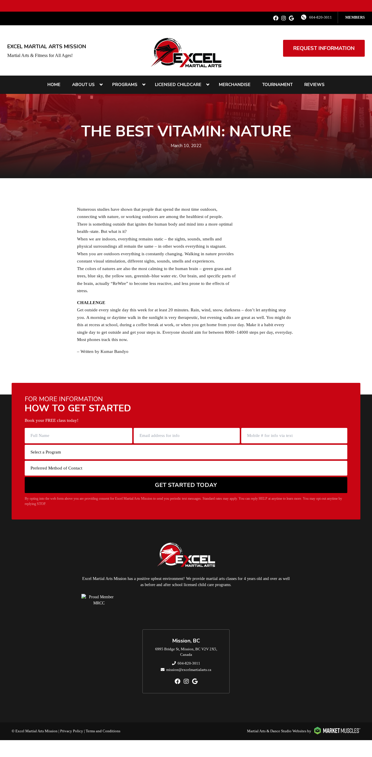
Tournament (277, 85)
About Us (83, 85)
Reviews (314, 85)
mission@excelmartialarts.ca (188, 669)
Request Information (324, 48)
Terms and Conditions (103, 731)
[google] (291, 18)
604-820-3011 (320, 17)
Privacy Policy (71, 731)
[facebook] (275, 18)
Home (53, 85)
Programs (124, 85)
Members (355, 17)
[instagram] (283, 18)
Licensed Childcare (178, 85)
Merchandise (235, 85)
